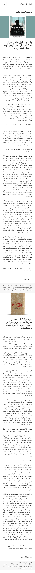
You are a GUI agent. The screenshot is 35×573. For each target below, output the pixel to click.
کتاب (7, 285)
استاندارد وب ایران (15, 285)
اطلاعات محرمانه (28, 564)
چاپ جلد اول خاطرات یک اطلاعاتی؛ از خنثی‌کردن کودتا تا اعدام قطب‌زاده (17, 45)
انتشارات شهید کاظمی (27, 287)
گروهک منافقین (25, 290)
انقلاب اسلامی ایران (16, 287)
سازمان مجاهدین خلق (20, 289)
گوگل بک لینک (26, 4)
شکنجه (13, 289)
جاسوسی (9, 287)
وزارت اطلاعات (18, 290)
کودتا (31, 290)
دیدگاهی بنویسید (8, 290)
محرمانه (15, 566)
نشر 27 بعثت (10, 566)
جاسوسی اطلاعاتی (19, 564)
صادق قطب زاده (7, 289)
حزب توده (12, 564)
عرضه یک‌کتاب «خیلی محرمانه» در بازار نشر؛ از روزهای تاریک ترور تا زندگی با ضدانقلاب (18, 323)
